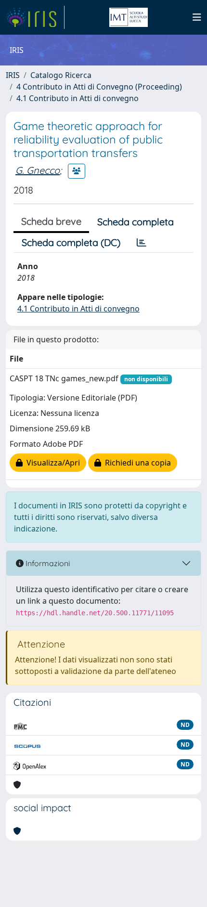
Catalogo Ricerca (60, 75)
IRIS (13, 75)
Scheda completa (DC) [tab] (71, 242)
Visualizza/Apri (51, 462)
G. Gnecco (37, 170)
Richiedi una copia (136, 462)
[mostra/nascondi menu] (197, 17)
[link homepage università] (128, 17)
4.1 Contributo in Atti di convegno (77, 98)
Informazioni (47, 563)
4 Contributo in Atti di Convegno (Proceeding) (99, 86)
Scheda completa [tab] (135, 222)
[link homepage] (35, 17)
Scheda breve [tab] (51, 221)
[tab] (142, 243)
